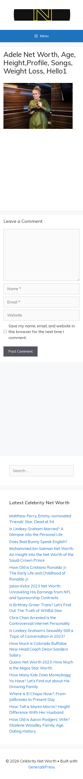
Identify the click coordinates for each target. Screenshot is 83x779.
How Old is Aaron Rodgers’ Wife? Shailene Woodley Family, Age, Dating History (39, 725)
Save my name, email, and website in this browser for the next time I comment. (42, 331)
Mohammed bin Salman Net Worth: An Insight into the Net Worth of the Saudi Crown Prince (41, 554)
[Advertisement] (41, 170)
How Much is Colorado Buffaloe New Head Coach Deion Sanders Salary (38, 649)
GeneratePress (41, 767)
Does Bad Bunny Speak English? (38, 541)
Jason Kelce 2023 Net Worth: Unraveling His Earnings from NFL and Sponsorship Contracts (40, 592)
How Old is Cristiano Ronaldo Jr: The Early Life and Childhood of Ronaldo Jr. (38, 573)
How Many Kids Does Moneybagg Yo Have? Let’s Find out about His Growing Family (40, 680)
